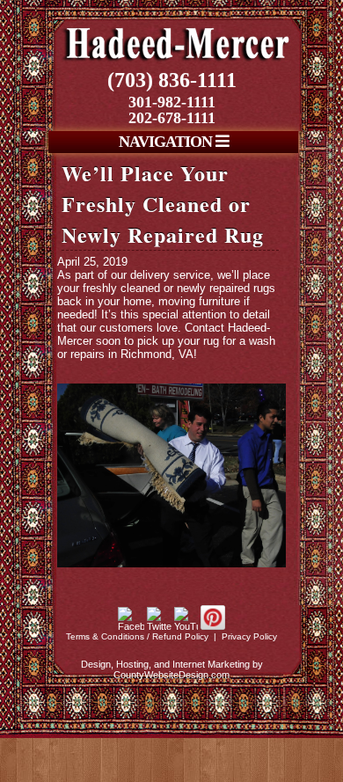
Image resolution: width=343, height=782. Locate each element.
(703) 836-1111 (172, 80)
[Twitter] (159, 626)
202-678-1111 (171, 118)
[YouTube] (186, 626)
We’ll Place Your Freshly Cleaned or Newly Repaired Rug (163, 203)
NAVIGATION (167, 141)
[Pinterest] (213, 626)
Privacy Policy (249, 636)
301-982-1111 (171, 102)
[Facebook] (131, 626)
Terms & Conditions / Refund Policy (137, 636)
